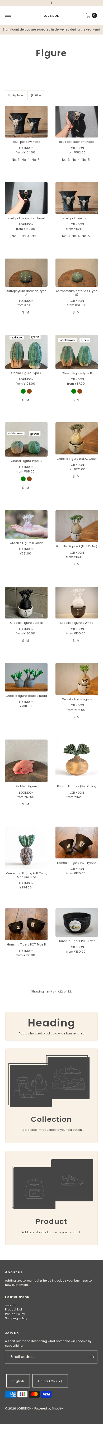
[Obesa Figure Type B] (76, 352)
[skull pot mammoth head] (26, 198)
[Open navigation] (8, 15)
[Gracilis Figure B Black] (26, 602)
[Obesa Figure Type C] (26, 439)
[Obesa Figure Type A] (26, 352)
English (18, 1381)
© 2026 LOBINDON (18, 1408)
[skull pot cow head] (26, 121)
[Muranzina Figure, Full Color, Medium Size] (26, 848)
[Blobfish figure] (26, 761)
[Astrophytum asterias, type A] (26, 273)
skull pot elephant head (76, 142)
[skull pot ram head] (76, 198)
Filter (38, 95)
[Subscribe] (90, 1357)
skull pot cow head (26, 142)
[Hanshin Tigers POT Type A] (76, 843)
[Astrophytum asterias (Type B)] (76, 273)
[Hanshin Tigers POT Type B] (26, 924)
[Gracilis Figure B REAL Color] (76, 438)
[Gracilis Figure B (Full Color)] (76, 526)
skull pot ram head (77, 218)
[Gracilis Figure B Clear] (26, 524)
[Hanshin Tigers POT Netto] (76, 922)
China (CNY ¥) (50, 1381)
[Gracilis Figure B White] (76, 603)
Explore (17, 95)
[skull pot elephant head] (76, 122)
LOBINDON (51, 15)
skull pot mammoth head (26, 218)
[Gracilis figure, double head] (26, 677)
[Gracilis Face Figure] (76, 679)
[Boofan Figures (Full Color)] (76, 761)
